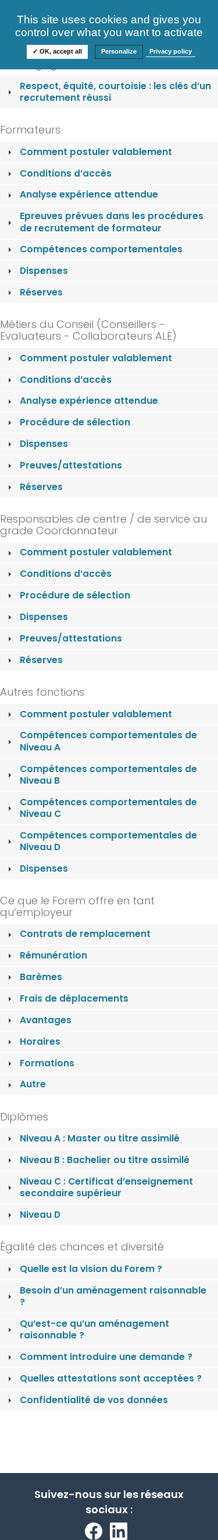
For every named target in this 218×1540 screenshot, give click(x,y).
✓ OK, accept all (57, 51)
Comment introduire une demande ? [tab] (106, 1357)
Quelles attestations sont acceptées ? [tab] (111, 1378)
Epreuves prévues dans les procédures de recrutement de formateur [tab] (111, 222)
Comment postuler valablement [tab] (96, 152)
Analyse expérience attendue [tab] (89, 194)
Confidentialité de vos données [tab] (94, 1400)
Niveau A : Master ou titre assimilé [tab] (100, 1138)
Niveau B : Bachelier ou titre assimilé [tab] (105, 1160)
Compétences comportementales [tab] (101, 249)
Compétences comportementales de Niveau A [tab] (108, 741)
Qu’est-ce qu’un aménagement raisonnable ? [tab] (94, 1329)
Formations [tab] (47, 1063)
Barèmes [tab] (41, 977)
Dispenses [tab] (44, 271)
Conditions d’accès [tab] (66, 173)
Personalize (119, 51)
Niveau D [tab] (40, 1214)
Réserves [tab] (41, 292)
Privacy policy (170, 51)
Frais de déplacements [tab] (74, 998)
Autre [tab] (33, 1084)
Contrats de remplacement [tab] (85, 934)
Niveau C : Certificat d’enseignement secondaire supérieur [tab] (106, 1187)
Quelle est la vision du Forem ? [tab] (91, 1269)
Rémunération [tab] (53, 955)
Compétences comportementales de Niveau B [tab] (108, 775)
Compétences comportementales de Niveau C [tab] (108, 808)
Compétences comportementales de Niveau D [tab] (108, 841)
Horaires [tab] (40, 1041)
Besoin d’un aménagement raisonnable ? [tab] (113, 1296)
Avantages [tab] (46, 1020)
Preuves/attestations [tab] (71, 465)
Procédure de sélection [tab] (75, 422)
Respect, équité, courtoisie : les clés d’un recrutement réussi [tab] (115, 92)
